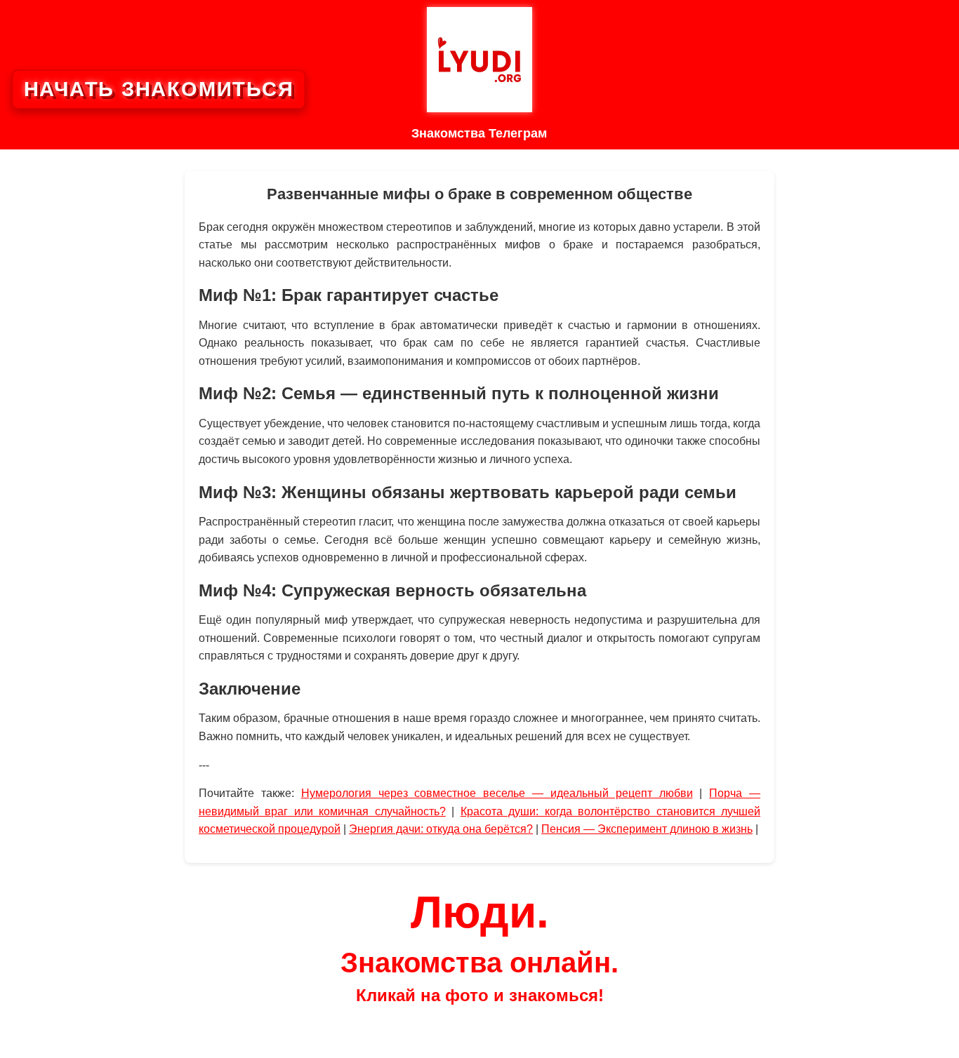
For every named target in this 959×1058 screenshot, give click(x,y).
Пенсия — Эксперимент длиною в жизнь (647, 829)
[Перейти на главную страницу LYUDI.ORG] (479, 59)
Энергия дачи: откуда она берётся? (441, 829)
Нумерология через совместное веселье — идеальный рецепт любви (497, 793)
